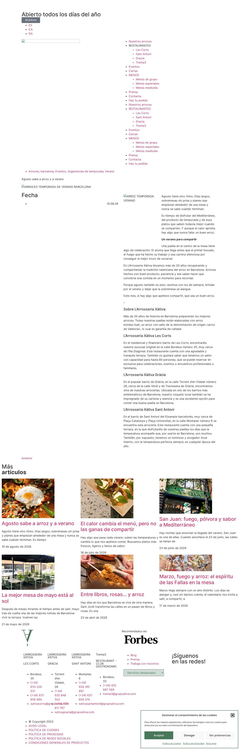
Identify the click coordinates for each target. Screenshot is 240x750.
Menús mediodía (147, 87)
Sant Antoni (143, 54)
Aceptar (159, 735)
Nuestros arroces (140, 41)
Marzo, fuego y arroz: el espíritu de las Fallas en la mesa (196, 579)
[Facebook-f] (26, 6)
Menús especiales (147, 83)
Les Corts (142, 49)
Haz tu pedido (138, 100)
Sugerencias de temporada (85, 171)
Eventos (134, 66)
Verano (109, 171)
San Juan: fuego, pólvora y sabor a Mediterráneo (197, 522)
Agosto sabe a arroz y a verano (38, 523)
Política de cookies (172, 743)
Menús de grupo (146, 79)
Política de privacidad (193, 743)
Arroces (34, 171)
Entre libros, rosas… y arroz (112, 594)
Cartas (133, 71)
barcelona (47, 171)
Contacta (135, 96)
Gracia (140, 58)
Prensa (133, 92)
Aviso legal (211, 743)
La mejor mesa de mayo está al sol (37, 598)
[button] (232, 715)
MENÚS (134, 75)
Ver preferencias (220, 735)
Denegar (189, 735)
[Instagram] (35, 6)
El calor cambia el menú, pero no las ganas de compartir (118, 527)
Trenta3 (141, 62)
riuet (137, 324)
